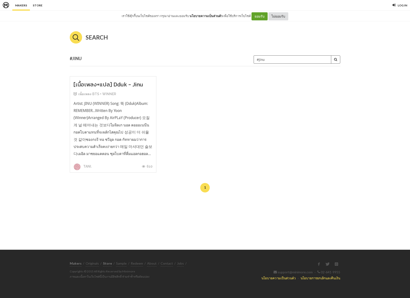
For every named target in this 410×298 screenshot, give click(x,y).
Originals (92, 263)
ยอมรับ (260, 16)
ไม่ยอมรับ (278, 16)
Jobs (180, 263)
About (152, 263)
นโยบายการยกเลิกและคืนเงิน (320, 278)
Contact (167, 263)
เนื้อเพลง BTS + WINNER (97, 94)
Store (37, 5)
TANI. (87, 166)
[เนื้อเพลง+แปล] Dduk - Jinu (108, 84)
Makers (21, 5)
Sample (121, 263)
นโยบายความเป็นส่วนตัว (206, 16)
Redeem (137, 263)
